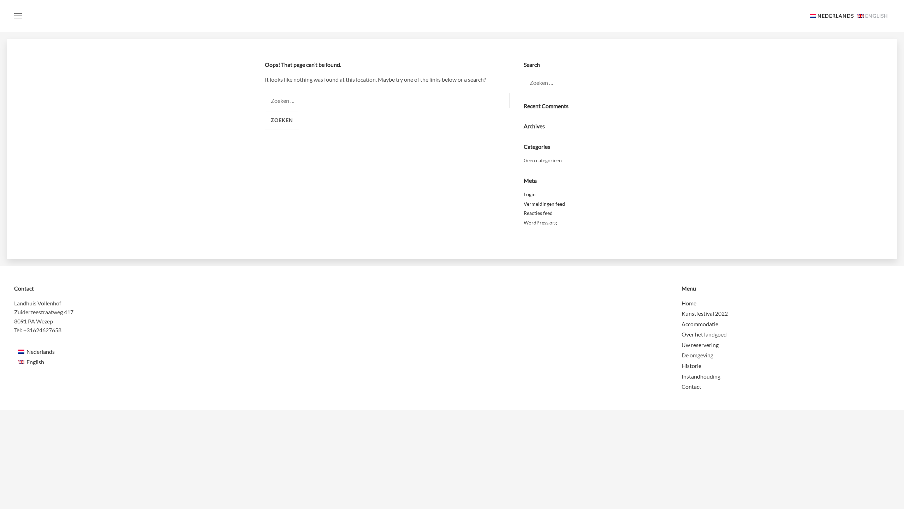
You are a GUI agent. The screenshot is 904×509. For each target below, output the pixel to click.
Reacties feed (538, 213)
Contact (691, 386)
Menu (18, 16)
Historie (691, 365)
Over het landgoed (704, 334)
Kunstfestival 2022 (705, 313)
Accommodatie (700, 324)
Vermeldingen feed (544, 204)
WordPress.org (540, 223)
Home (689, 303)
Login (530, 194)
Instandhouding (701, 376)
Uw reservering (700, 344)
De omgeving (697, 355)
